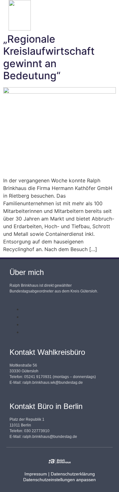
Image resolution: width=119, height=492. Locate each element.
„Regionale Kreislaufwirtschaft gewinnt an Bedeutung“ (49, 57)
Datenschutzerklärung (73, 473)
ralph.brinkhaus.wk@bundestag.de (53, 382)
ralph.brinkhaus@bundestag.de (50, 436)
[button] (87, 15)
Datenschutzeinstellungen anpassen (59, 479)
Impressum (35, 473)
